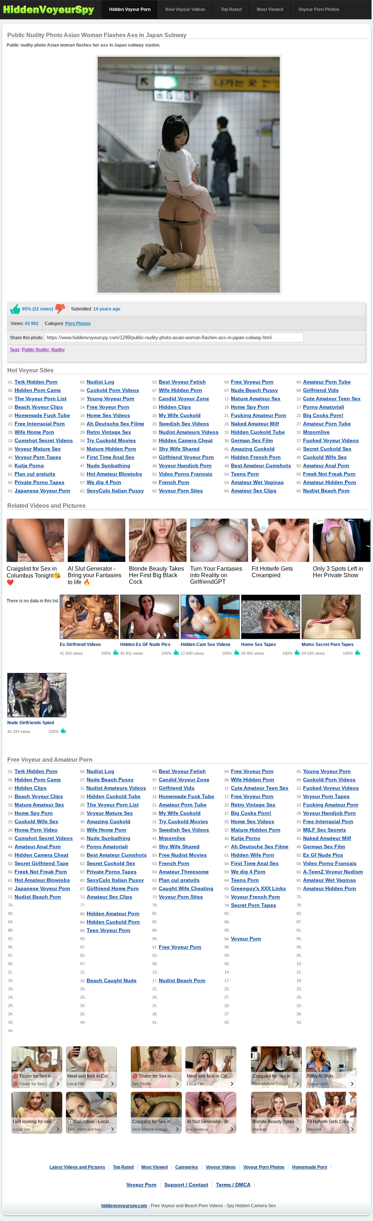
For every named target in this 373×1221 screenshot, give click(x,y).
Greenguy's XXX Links (258, 888)
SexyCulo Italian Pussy (115, 490)
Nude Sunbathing (108, 465)
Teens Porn (245, 474)
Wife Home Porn (34, 432)
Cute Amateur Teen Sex (332, 398)
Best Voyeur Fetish (182, 382)
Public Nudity (35, 349)
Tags (15, 349)
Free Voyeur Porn (252, 382)
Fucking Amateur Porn (258, 415)
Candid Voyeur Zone (183, 398)
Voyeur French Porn (255, 897)
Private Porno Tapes (39, 482)
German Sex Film (252, 440)
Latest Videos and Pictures (77, 1167)
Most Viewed (270, 9)
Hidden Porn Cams (38, 390)
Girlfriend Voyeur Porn (186, 457)
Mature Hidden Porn (111, 449)
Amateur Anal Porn (326, 465)
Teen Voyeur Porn (108, 930)
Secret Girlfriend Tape (41, 863)
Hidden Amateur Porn (113, 913)
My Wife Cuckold (180, 415)
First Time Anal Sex (110, 457)
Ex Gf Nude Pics (323, 855)
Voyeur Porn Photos (318, 9)
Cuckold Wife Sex (325, 457)
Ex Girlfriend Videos (80, 644)
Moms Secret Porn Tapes (328, 644)
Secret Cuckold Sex (327, 449)
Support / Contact (186, 1185)
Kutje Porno (29, 465)
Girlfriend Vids (321, 390)
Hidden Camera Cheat (186, 440)
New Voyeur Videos (185, 9)
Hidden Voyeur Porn (129, 9)
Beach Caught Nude (112, 980)
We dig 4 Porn (104, 482)
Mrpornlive (316, 432)
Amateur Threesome (184, 872)
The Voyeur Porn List (41, 398)
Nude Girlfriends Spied (30, 722)
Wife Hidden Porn (180, 390)
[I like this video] (15, 309)
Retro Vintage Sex (109, 432)
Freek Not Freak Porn (329, 474)
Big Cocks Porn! (323, 415)
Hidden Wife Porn (252, 855)
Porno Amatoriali (323, 407)
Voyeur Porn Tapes (38, 457)
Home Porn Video (36, 830)
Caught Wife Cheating (186, 888)
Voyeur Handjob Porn (185, 465)
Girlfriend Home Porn (113, 888)
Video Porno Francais (185, 474)
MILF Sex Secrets (324, 830)
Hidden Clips (175, 407)
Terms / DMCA (233, 1185)
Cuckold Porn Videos (113, 390)
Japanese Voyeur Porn (42, 490)
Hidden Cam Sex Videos (206, 644)
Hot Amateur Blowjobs (114, 474)
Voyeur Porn (246, 938)
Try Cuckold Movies (111, 440)
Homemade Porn (309, 1167)
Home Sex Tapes (258, 644)
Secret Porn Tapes (253, 905)
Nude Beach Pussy (254, 390)
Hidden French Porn (256, 457)
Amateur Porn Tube (327, 382)
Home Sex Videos (108, 415)
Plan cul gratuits (35, 474)
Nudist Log (100, 382)
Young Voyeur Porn (110, 398)
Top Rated (231, 9)
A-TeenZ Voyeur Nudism (333, 872)
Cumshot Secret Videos (44, 440)
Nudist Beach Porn (326, 490)
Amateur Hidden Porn (329, 482)
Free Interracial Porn (40, 424)
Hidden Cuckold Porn (113, 922)
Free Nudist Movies (183, 855)
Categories (186, 1167)
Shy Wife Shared (179, 449)
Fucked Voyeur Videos (331, 440)
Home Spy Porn (250, 407)
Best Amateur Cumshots (261, 465)
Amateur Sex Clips (253, 490)
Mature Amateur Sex (255, 398)
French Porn (174, 482)
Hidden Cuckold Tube (258, 432)
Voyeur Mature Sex (38, 449)
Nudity (58, 349)
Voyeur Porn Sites (181, 490)
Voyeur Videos (221, 1167)
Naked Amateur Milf (255, 424)
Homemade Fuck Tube (42, 415)
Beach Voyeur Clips (39, 407)
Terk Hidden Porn (36, 382)
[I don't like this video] (60, 309)
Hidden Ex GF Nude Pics (145, 644)
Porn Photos (78, 323)
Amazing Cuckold (253, 449)
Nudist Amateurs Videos (189, 432)
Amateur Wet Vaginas (257, 482)
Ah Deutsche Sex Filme (115, 424)
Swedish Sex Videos (184, 424)
